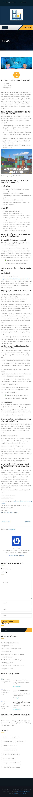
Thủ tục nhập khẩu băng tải (11, 763)
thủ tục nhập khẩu (8, 758)
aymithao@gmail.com (9, 2)
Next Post (28, 521)
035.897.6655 (23, 2)
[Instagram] (31, 4)
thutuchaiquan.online (20, 793)
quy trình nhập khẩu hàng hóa (10, 512)
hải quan (14, 737)
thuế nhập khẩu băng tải (10, 754)
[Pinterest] (29, 4)
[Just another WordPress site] (16, 14)
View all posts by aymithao (16, 555)
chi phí (5, 737)
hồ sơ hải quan (7, 741)
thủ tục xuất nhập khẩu (23, 791)
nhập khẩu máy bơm (9, 750)
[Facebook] (26, 4)
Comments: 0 (7, 87)
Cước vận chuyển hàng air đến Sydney (12, 665)
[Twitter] (24, 4)
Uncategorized (7, 85)
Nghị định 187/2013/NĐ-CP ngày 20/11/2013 (15, 279)
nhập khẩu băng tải (9, 745)
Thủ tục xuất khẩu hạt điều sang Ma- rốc (13, 660)
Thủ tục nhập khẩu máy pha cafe (11, 648)
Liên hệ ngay (27, 27)
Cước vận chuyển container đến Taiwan (12, 654)
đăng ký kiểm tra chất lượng (11, 767)
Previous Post (6, 521)
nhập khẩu (20, 741)
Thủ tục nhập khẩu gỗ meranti (10, 643)
